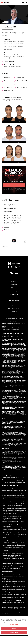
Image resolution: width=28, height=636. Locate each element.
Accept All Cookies (14, 632)
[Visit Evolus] (14, 263)
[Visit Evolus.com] (5, 2)
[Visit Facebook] (8, 267)
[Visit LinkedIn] (16, 267)
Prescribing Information (7, 460)
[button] (14, 14)
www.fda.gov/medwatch (7, 469)
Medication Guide (7, 461)
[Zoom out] (25, 237)
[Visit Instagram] (12, 267)
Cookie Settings (14, 321)
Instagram (7, 229)
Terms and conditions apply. (14, 188)
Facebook (6, 227)
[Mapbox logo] (5, 246)
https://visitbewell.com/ (10, 208)
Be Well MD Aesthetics (7, 29)
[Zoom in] (25, 235)
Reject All (14, 628)
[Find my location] (25, 241)
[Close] (26, 617)
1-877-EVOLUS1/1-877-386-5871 (19, 466)
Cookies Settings (14, 624)
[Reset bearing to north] (25, 239)
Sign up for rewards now (13, 185)
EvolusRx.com (5, 613)
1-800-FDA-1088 (20, 469)
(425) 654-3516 (8, 211)
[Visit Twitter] (19, 267)
